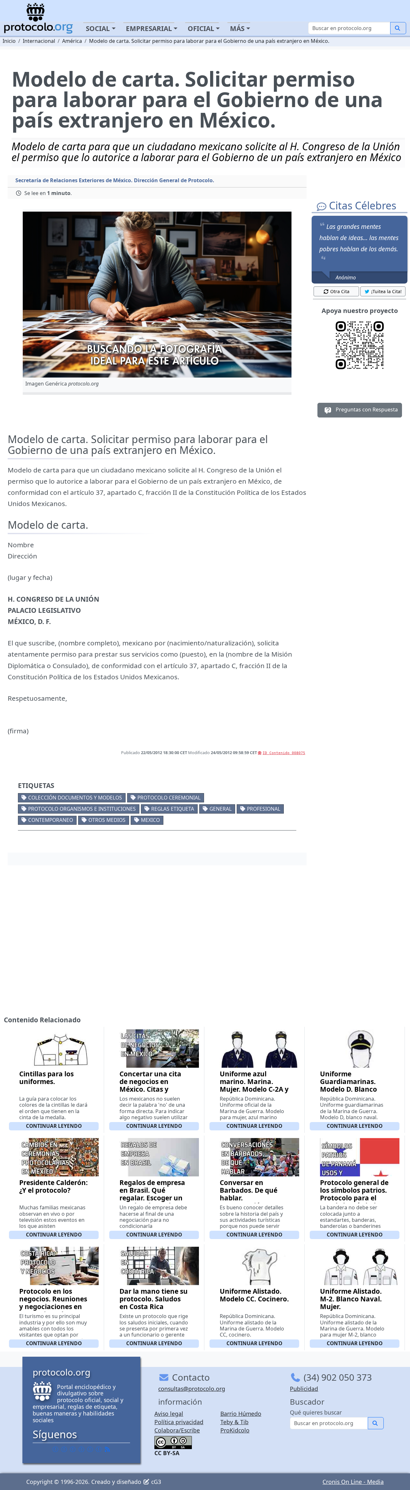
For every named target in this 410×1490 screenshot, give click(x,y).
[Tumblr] (81, 1449)
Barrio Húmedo (240, 1413)
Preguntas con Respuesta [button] (366, 409)
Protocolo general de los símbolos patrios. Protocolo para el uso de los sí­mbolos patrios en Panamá (354, 1198)
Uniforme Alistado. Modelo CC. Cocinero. (254, 1295)
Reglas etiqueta (172, 808)
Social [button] (98, 28)
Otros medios (107, 819)
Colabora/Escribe (177, 1430)
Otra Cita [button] (339, 291)
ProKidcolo (235, 1430)
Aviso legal (168, 1413)
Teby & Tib (234, 1422)
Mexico (150, 819)
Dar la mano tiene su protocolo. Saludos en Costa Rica (153, 1299)
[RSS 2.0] (107, 1449)
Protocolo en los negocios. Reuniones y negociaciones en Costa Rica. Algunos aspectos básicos (53, 1306)
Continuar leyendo (54, 1125)
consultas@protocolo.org (191, 1388)
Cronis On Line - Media (353, 1482)
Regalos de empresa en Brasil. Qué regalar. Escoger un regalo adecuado (152, 1194)
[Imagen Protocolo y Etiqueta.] (157, 295)
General (220, 808)
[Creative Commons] (173, 1442)
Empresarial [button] (149, 28)
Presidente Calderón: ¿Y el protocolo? (53, 1186)
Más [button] (237, 28)
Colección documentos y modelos (75, 797)
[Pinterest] (72, 1449)
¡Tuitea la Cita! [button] (386, 291)
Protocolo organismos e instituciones (82, 808)
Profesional (263, 808)
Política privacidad (178, 1422)
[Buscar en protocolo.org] (398, 28)
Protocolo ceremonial (169, 797)
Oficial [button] (201, 28)
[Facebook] (55, 1449)
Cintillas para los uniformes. (46, 1077)
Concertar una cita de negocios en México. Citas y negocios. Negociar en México (151, 1089)
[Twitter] (64, 1449)
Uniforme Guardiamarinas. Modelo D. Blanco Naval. (348, 1085)
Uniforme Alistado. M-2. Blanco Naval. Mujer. (351, 1299)
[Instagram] (90, 1449)
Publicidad (304, 1388)
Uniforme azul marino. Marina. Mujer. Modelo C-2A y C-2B (254, 1085)
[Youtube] (98, 1449)
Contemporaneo (50, 819)
